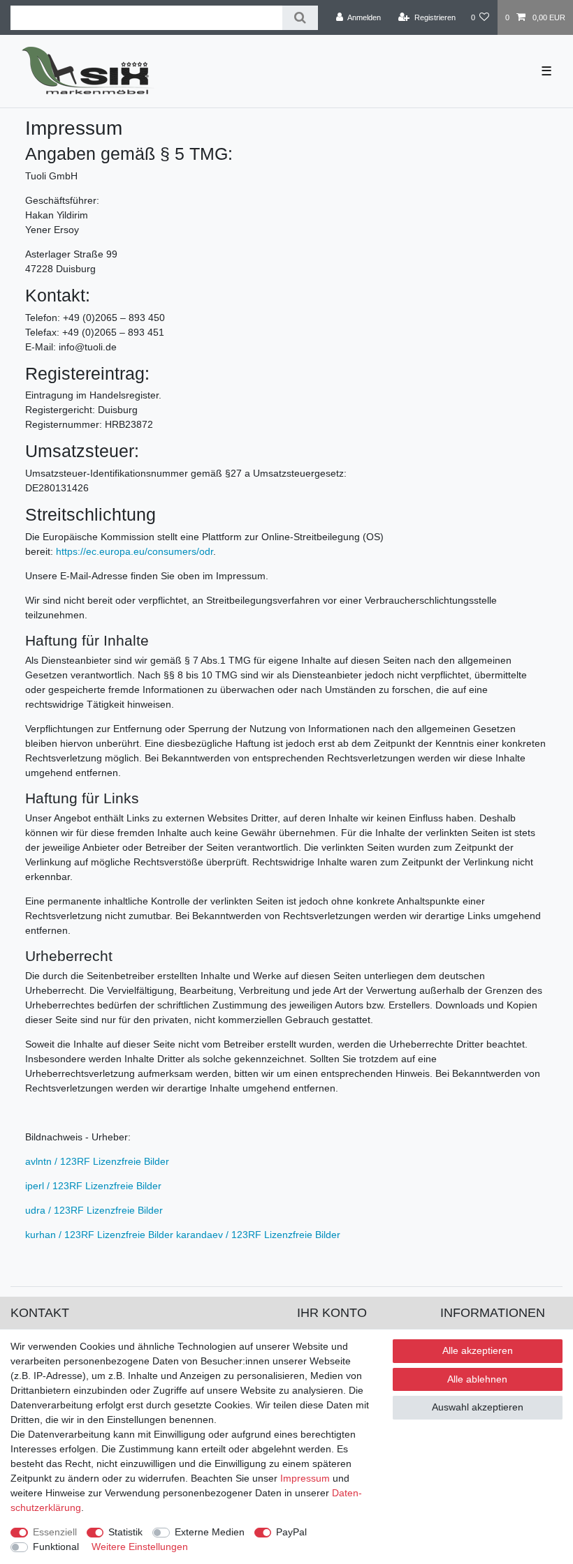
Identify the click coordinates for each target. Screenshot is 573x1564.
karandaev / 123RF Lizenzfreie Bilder (258, 1234)
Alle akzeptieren (477, 1350)
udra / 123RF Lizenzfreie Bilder (94, 1210)
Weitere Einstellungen (140, 1546)
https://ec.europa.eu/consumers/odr (134, 551)
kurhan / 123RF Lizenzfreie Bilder (99, 1234)
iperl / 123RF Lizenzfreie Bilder (93, 1185)
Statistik (125, 1531)
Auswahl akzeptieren (477, 1407)
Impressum (305, 1478)
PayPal (291, 1531)
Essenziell (55, 1531)
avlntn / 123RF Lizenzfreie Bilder (97, 1161)
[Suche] (300, 18)
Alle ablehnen (477, 1379)
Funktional (56, 1546)
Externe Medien (210, 1531)
